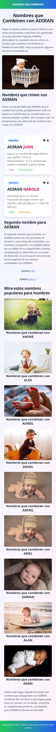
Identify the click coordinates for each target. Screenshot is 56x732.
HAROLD (31, 189)
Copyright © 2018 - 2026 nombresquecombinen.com (28, 724)
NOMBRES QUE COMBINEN (28, 4)
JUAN (28, 147)
